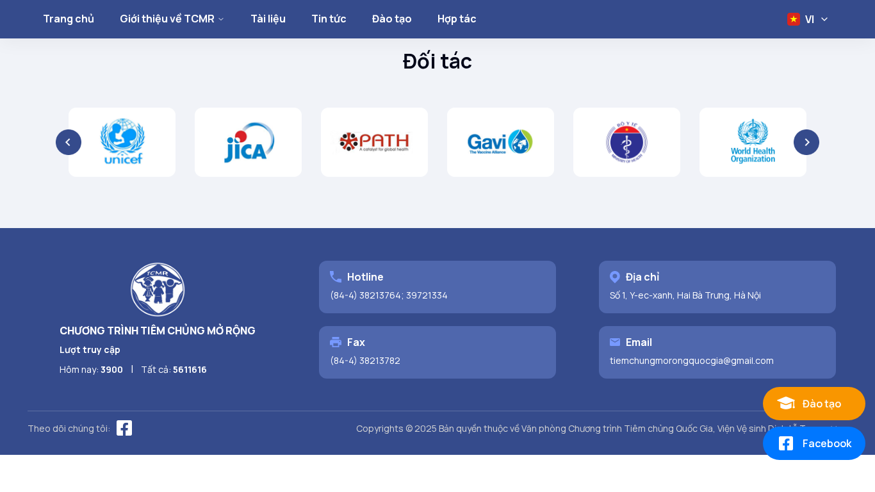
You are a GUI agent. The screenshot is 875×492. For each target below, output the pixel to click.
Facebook (827, 443)
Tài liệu (268, 19)
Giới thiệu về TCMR (167, 19)
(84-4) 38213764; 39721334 (389, 295)
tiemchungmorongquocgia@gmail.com (692, 360)
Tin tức (329, 19)
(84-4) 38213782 (365, 360)
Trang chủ (68, 19)
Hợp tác (457, 19)
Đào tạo (392, 19)
